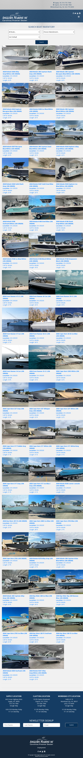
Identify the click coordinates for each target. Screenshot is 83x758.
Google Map (14, 706)
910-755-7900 (66, 3)
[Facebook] (73, 13)
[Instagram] (80, 13)
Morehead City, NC (58, 7)
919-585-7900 (67, 5)
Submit (71, 725)
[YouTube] (77, 13)
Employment (41, 748)
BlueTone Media (44, 756)
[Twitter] (75, 13)
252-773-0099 (69, 7)
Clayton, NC (58, 5)
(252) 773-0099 (69, 704)
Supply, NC (58, 3)
